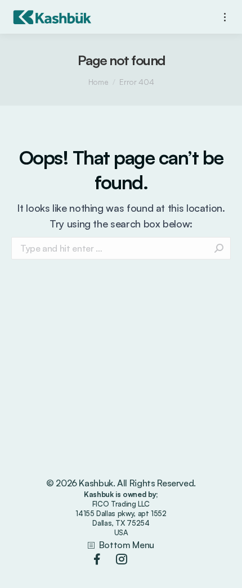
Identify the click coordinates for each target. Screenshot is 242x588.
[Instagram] (121, 559)
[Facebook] (97, 559)
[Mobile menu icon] (225, 17)
